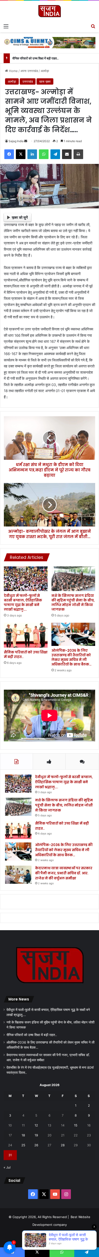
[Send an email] (25, 141)
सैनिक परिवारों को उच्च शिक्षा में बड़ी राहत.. (35, 58)
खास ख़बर (45, 81)
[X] (20, 154)
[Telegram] (55, 154)
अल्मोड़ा (45, 71)
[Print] (78, 154)
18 (23, 1135)
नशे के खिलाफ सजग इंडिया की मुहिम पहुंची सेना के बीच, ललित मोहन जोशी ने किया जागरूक (73, 602)
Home (13, 71)
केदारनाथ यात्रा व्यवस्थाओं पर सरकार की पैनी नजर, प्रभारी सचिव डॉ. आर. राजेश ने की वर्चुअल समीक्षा (63, 873)
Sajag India (16, 141)
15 (75, 1125)
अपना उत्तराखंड (29, 71)
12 (36, 1125)
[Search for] (93, 26)
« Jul (7, 1167)
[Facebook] (9, 154)
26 (36, 1145)
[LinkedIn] (32, 154)
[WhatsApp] (44, 154)
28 (63, 1145)
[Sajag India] (49, 11)
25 (23, 1145)
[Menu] (6, 26)
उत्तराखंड (27, 81)
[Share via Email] (67, 154)
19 (36, 1135)
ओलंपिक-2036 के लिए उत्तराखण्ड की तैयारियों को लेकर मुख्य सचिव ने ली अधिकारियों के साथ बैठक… (71, 657)
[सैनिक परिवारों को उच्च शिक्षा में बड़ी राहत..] (26, 635)
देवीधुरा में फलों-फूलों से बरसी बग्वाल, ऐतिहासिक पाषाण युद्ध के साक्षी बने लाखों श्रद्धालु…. (23, 602)
